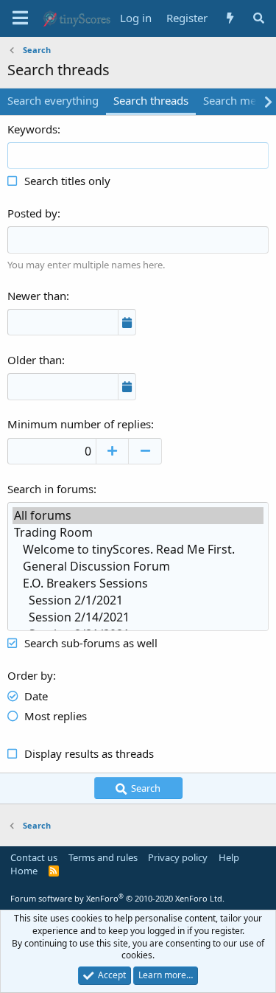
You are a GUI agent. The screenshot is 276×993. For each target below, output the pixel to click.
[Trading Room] (138, 532)
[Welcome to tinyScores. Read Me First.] (138, 549)
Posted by (32, 213)
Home (24, 870)
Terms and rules (103, 857)
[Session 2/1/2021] (138, 600)
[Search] (258, 18)
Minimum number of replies (79, 424)
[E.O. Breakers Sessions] (138, 583)
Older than (34, 359)
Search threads (150, 100)
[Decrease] (145, 451)
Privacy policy (178, 857)
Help (229, 857)
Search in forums (50, 488)
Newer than (36, 295)
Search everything (53, 100)
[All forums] (138, 515)
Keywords (32, 129)
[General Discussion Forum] (138, 566)
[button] (20, 18)
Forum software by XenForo (117, 898)
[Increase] (112, 451)
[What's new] (229, 18)
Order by (30, 675)
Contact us (33, 857)
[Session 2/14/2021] (138, 617)
